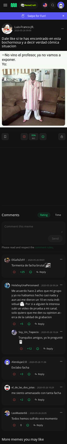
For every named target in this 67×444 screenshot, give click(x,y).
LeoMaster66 (19, 413)
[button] (52, 5)
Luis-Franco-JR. (24, 27)
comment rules (44, 247)
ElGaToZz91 (18, 259)
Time (58, 215)
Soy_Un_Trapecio (28, 332)
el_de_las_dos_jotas (23, 387)
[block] (62, 28)
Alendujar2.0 (19, 362)
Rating (44, 215)
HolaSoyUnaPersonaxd (25, 285)
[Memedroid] (13, 5)
